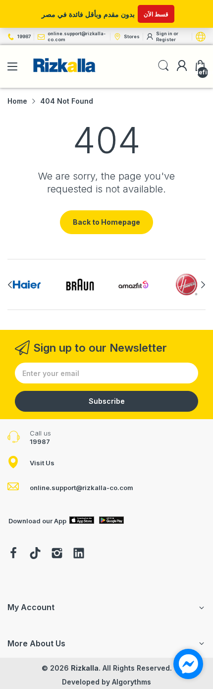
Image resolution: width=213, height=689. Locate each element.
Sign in (164, 33)
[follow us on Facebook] (13, 554)
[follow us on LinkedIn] (79, 554)
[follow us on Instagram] (57, 554)
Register (166, 39)
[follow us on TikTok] (35, 554)
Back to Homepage (106, 222)
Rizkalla (85, 668)
